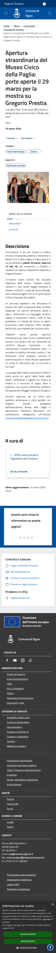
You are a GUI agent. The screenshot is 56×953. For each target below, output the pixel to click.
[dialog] (28, 927)
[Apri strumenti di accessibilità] (50, 947)
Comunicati (29, 26)
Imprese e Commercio (18, 732)
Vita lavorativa (14, 727)
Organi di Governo (16, 674)
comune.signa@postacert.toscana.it (25, 857)
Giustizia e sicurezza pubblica (21, 765)
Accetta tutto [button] (28, 934)
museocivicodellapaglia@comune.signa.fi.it (27, 418)
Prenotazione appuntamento (21, 875)
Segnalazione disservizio (19, 879)
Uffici (9, 684)
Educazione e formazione (19, 760)
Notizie (10, 799)
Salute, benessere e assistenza (22, 779)
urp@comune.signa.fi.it (21, 854)
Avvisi (10, 808)
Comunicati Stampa (14, 29)
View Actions (26, 138)
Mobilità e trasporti (16, 746)
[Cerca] (50, 13)
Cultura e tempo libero (18, 722)
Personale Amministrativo (20, 698)
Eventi (10, 827)
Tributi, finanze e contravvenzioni (24, 770)
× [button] (53, 904)
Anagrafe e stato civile (18, 717)
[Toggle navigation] (6, 13)
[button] (28, 948)
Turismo (11, 741)
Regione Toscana (13, 4)
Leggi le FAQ (13, 884)
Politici (10, 693)
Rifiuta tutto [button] (28, 941)
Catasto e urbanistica (17, 736)
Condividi (10, 138)
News (17, 26)
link (12, 928)
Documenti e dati (15, 703)
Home (7, 26)
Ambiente (12, 775)
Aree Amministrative (17, 679)
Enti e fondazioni (15, 688)
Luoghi (10, 822)
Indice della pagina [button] (20, 214)
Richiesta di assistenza (18, 889)
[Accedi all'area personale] (44, 4)
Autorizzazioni (14, 784)
